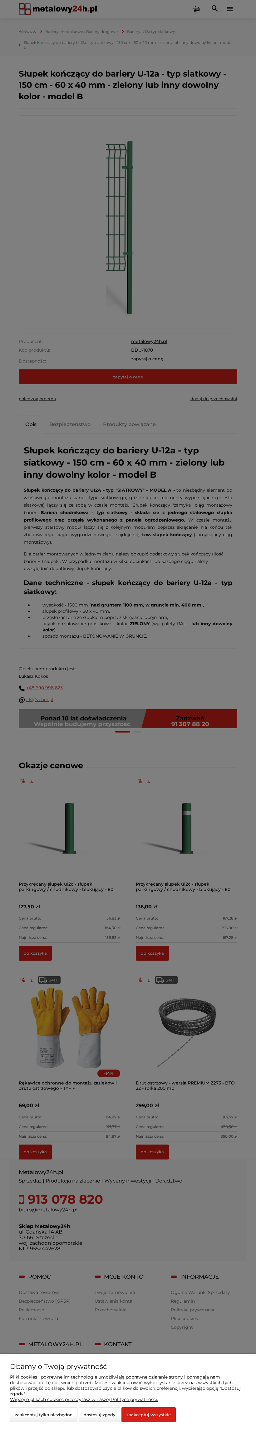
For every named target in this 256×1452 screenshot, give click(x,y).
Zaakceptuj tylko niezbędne (43, 1414)
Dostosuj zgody (99, 1414)
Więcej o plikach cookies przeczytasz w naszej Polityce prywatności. (84, 1399)
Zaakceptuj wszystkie (148, 1414)
